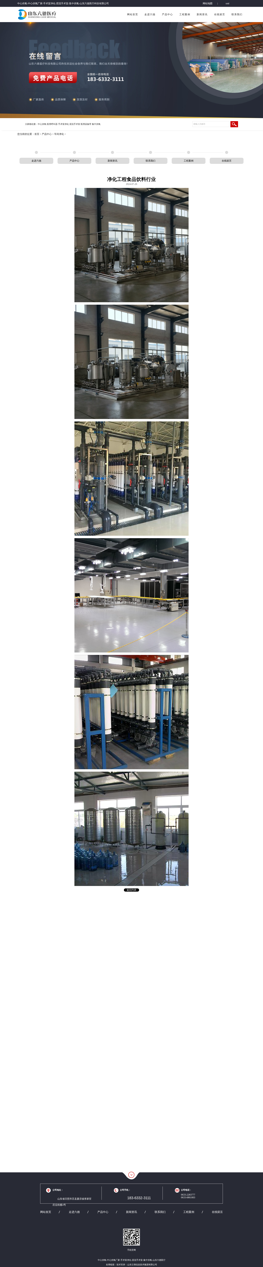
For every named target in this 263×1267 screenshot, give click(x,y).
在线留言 (219, 14)
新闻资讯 (202, 14)
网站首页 (132, 14)
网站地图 (207, 3)
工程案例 (184, 14)
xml (227, 3)
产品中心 (167, 14)
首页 (36, 134)
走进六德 (149, 14)
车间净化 (59, 134)
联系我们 (236, 14)
